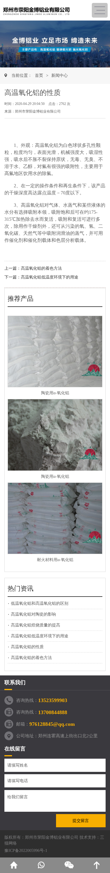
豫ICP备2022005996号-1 (25, 850)
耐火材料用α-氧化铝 (55, 560)
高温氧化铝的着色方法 (41, 268)
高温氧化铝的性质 (27, 647)
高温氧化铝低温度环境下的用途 (49, 277)
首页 (39, 75)
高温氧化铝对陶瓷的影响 (33, 614)
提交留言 (80, 820)
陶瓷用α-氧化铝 (55, 393)
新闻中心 (59, 75)
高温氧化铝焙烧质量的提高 (35, 625)
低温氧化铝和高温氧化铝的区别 (39, 603)
